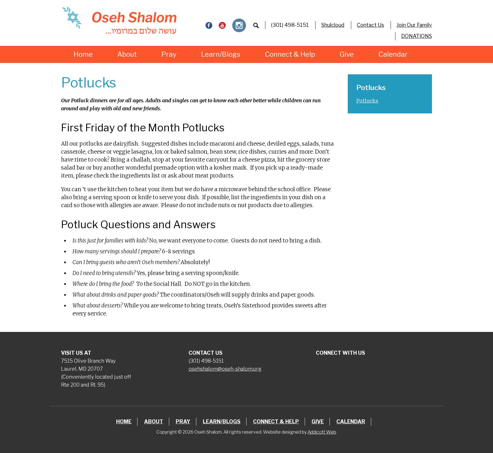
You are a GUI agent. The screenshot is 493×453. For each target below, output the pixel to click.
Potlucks (367, 100)
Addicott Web (322, 432)
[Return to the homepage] (119, 20)
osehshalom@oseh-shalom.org (225, 369)
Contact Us (370, 25)
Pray (169, 54)
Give (347, 54)
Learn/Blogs (220, 54)
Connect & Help (290, 54)
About (127, 54)
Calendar (393, 54)
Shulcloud (332, 25)
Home (83, 54)
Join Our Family (414, 25)
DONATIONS (416, 36)
